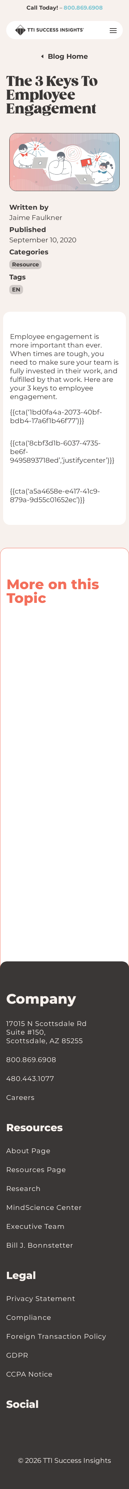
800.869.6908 (83, 7)
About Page (28, 1151)
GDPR (17, 1355)
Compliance (28, 1317)
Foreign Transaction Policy (56, 1336)
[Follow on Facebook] (16, 1428)
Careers (20, 1097)
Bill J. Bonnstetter (39, 1245)
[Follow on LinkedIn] (9, 1428)
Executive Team (35, 1226)
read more (27, 739)
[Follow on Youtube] (30, 1428)
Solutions (64, 875)
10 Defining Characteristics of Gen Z (63, 769)
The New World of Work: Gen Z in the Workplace (55, 638)
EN (16, 289)
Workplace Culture (66, 785)
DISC (104, 868)
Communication (73, 868)
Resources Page (36, 1170)
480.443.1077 (30, 1078)
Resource (25, 264)
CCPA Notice (29, 1374)
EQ (17, 875)
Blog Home (68, 56)
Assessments (31, 868)
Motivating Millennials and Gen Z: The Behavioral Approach (64, 851)
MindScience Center (44, 1207)
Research (23, 1188)
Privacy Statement (40, 1298)
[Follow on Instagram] (23, 1428)
